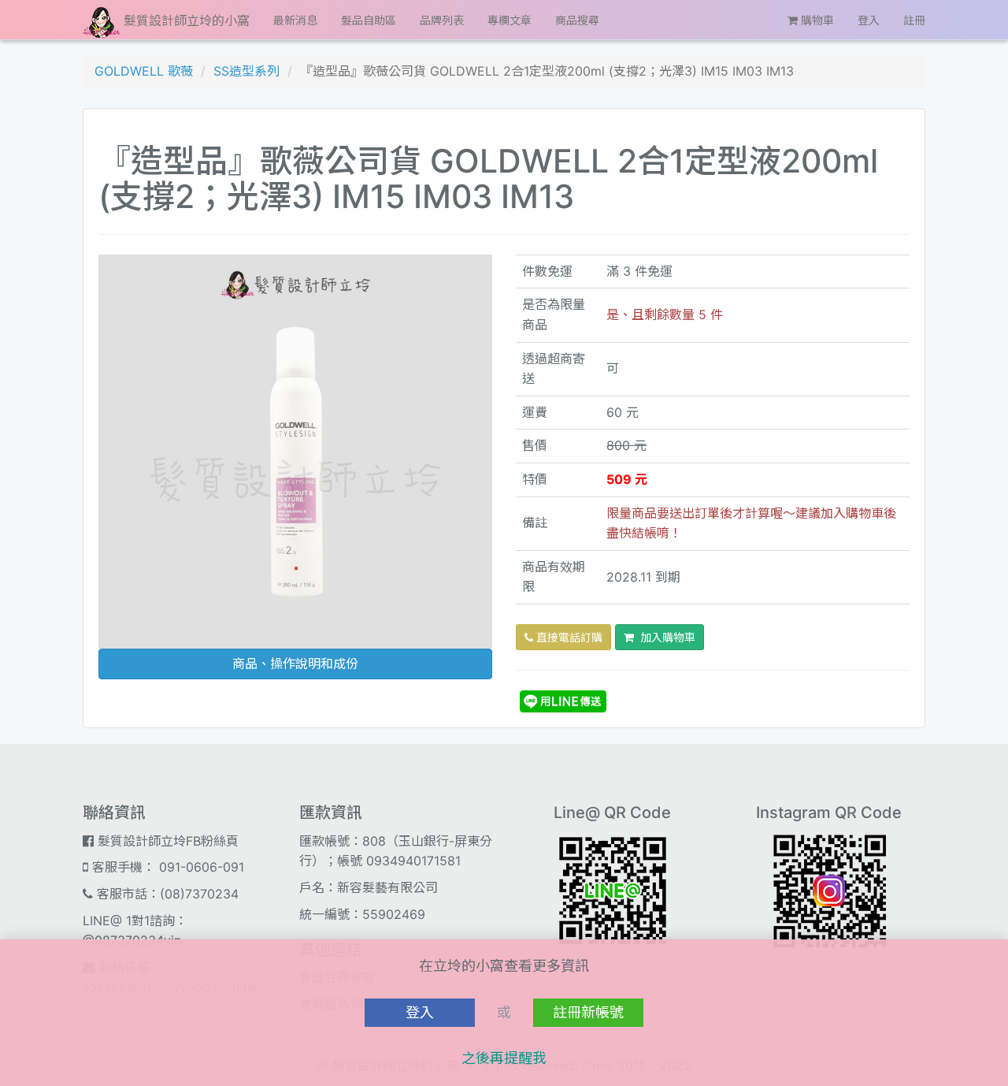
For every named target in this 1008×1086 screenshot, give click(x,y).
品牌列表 (442, 20)
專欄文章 (509, 20)
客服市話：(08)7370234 (166, 894)
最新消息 (295, 20)
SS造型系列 (246, 71)
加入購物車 (664, 637)
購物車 (816, 20)
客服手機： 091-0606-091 (166, 867)
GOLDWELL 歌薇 (143, 71)
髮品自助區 (368, 20)
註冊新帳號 (588, 1012)
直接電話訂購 (567, 637)
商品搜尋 (577, 20)
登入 (869, 20)
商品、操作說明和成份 (295, 663)
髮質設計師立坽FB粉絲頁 (166, 841)
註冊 (914, 20)
